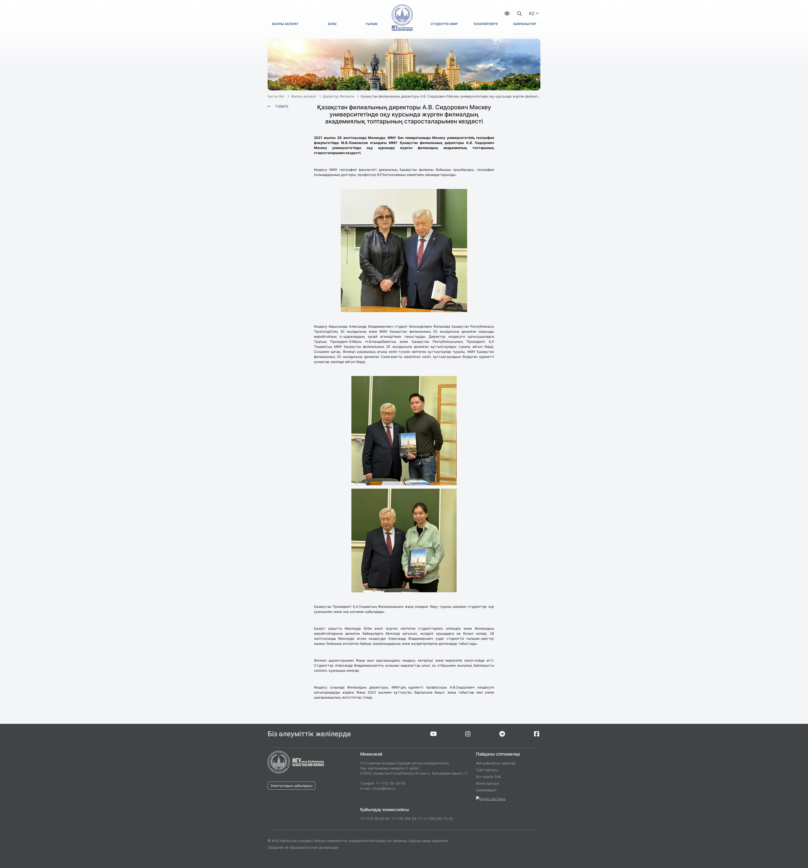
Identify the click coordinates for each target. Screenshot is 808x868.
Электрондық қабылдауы (291, 786)
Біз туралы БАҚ (488, 776)
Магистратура (487, 783)
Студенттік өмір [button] (444, 24)
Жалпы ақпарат (303, 96)
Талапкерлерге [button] (485, 24)
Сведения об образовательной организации (303, 847)
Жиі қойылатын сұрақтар (496, 763)
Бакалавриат (486, 790)
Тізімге (281, 106)
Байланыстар (524, 24)
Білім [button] (332, 24)
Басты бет (276, 96)
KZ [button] (531, 13)
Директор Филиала (338, 96)
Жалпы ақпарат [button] (285, 24)
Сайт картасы (487, 770)
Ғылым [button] (371, 24)
